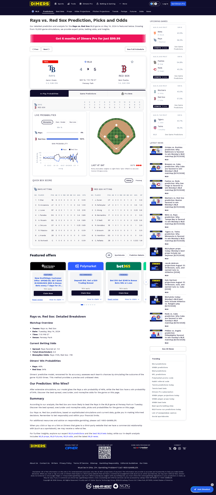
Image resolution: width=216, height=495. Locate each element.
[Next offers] (146, 282)
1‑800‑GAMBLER (130, 467)
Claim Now (85, 293)
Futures (133, 11)
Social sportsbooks (160, 416)
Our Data (143, 463)
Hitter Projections (82, 11)
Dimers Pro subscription (162, 392)
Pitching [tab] (139, 180)
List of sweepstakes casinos (164, 413)
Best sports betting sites (162, 406)
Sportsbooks (120, 255)
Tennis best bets (159, 388)
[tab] (49, 93)
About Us (34, 463)
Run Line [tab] (73, 122)
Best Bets (60, 11)
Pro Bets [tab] (128, 94)
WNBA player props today (163, 399)
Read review (37, 300)
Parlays (124, 11)
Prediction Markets (136, 255)
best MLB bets (99, 433)
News (148, 11)
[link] (170, 448)
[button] (35, 49)
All (109, 255)
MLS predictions (159, 364)
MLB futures (56, 436)
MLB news (93, 436)
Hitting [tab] (128, 180)
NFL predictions (159, 374)
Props (69, 11)
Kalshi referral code (160, 381)
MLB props (44, 436)
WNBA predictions (160, 367)
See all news (168, 349)
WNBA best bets (159, 402)
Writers (54, 463)
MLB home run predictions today (166, 409)
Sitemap (94, 463)
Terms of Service (80, 463)
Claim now (48, 293)
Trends (115, 11)
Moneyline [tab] (47, 122)
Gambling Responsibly (109, 463)
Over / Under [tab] (60, 122)
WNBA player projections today (165, 395)
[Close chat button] (212, 484)
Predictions (48, 11)
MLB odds (68, 436)
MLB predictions (76, 433)
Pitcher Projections (101, 11)
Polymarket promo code (162, 378)
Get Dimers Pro (178, 4)
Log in (165, 4)
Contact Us (45, 463)
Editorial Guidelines (129, 463)
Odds (141, 11)
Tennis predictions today (163, 385)
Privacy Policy (66, 463)
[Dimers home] (40, 4)
